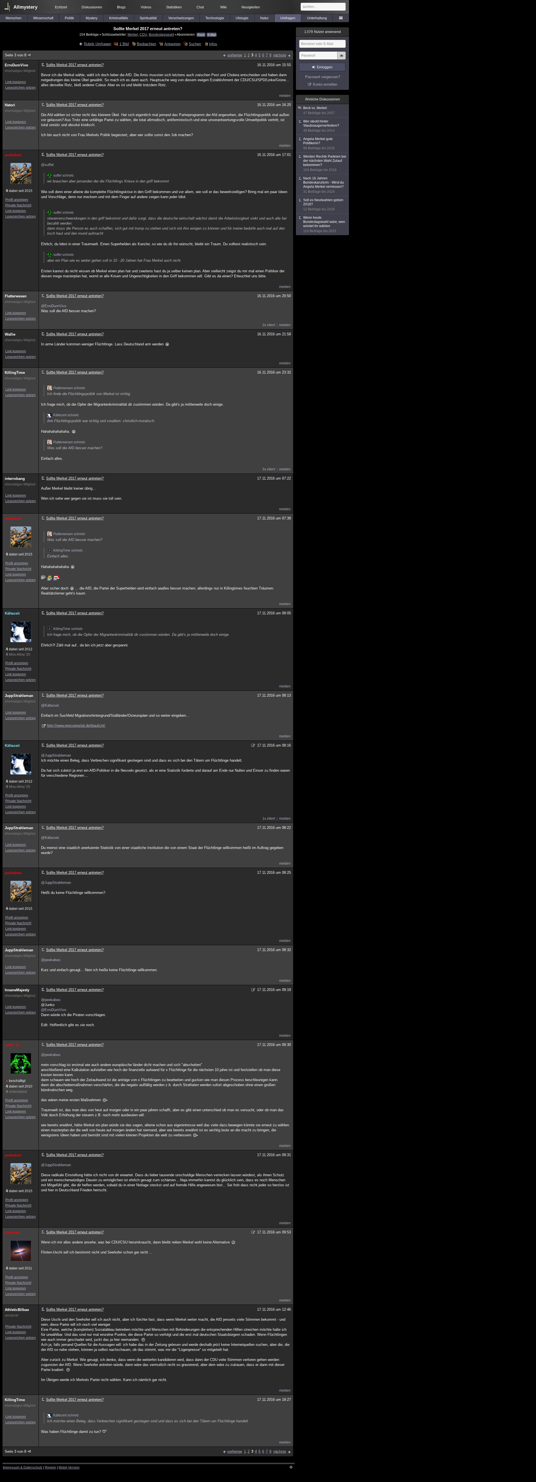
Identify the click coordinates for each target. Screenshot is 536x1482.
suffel (9, 1045)
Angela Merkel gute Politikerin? (319, 143)
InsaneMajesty (17, 990)
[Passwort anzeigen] (341, 59)
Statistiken (174, 7)
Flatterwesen (16, 296)
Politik (69, 18)
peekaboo (13, 155)
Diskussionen (92, 7)
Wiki (223, 7)
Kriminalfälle (118, 18)
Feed (201, 34)
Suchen (195, 44)
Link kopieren (15, 82)
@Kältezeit (50, 705)
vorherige (234, 55)
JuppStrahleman (19, 696)
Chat (200, 7)
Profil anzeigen (16, 200)
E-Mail (212, 34)
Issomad (12, 1232)
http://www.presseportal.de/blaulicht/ (76, 725)
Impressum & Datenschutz (22, 1467)
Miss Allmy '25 (19, 654)
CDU (143, 34)
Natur (264, 18)
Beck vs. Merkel (319, 110)
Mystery (91, 18)
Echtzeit (61, 7)
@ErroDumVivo (53, 306)
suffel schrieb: (63, 175)
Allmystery (25, 7)
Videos (146, 7)
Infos (213, 44)
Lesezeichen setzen (20, 88)
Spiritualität (148, 18)
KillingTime (15, 373)
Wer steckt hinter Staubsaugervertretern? (321, 126)
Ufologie (242, 18)
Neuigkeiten (250, 7)
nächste (279, 55)
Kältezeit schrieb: (66, 415)
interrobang (15, 479)
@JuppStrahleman (56, 755)
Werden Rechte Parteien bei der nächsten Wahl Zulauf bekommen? (324, 163)
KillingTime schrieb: (68, 550)
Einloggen (324, 67)
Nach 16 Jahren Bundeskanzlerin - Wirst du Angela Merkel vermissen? (323, 185)
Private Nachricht (18, 205)
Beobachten (146, 44)
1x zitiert (268, 819)
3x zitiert (268, 469)
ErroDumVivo (16, 65)
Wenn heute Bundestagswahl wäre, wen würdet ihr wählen (324, 224)
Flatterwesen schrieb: (69, 388)
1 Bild (123, 44)
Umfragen (287, 18)
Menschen (13, 18)
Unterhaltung (317, 18)
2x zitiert (268, 325)
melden (285, 96)
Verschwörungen (181, 18)
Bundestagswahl (161, 34)
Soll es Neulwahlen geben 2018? (323, 204)
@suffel (47, 165)
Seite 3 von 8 (15, 55)
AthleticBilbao (17, 1310)
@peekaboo (50, 960)
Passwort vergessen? (322, 77)
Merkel (133, 34)
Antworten (172, 44)
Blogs (121, 7)
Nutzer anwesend (322, 32)
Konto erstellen (325, 84)
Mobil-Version (69, 1467)
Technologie (214, 18)
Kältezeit (12, 613)
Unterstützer (18, 1092)
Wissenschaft (43, 18)
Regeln (50, 1467)
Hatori (10, 105)
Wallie (10, 334)
